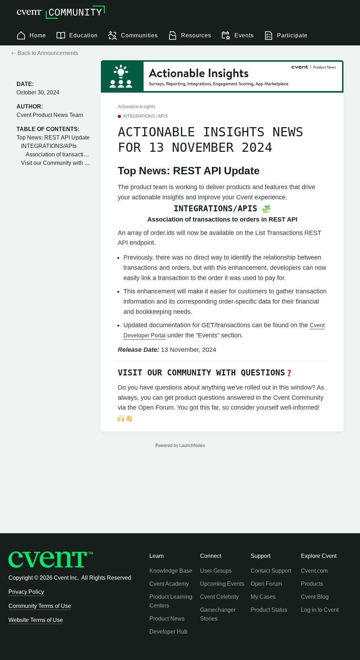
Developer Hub (168, 632)
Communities (139, 35)
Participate (292, 35)
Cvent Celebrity (219, 597)
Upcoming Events (222, 584)
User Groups (216, 571)
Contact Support (271, 571)
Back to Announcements (47, 53)
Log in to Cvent (320, 610)
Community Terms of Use (39, 606)
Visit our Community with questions (55, 163)
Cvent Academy (169, 584)
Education (83, 35)
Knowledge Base (170, 571)
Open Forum (266, 584)
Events (244, 35)
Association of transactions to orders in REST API (58, 154)
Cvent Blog (315, 597)
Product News (167, 619)
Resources (196, 35)
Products (312, 584)
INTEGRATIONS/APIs (49, 146)
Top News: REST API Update (53, 138)
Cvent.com (314, 571)
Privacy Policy (26, 592)
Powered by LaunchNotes (180, 445)
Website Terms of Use (35, 620)
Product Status (269, 610)
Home (38, 35)
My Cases (263, 597)
